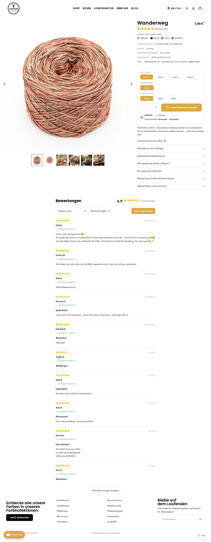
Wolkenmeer (62, 511)
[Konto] (193, 8)
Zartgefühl (111, 521)
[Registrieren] (200, 519)
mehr (139, 134)
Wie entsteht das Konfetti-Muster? (153, 163)
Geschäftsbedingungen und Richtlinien (105, 533)
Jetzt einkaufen (19, 517)
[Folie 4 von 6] (74, 160)
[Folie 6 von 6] (98, 160)
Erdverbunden (63, 505)
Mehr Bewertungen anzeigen (105, 490)
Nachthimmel (63, 500)
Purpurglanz (62, 521)
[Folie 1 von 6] (37, 160)
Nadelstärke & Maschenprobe (151, 156)
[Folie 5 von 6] (86, 160)
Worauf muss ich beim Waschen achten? (156, 178)
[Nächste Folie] (132, 84)
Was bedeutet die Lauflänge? (150, 148)
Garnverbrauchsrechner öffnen (150, 140)
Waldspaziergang (114, 511)
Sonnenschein (113, 516)
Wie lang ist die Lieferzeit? (149, 171)
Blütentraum (62, 516)
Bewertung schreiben (143, 210)
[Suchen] (187, 8)
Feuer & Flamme (114, 500)
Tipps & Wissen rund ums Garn (152, 186)
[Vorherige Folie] (3, 84)
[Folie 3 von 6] (61, 160)
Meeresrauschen (114, 505)
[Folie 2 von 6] (49, 160)
